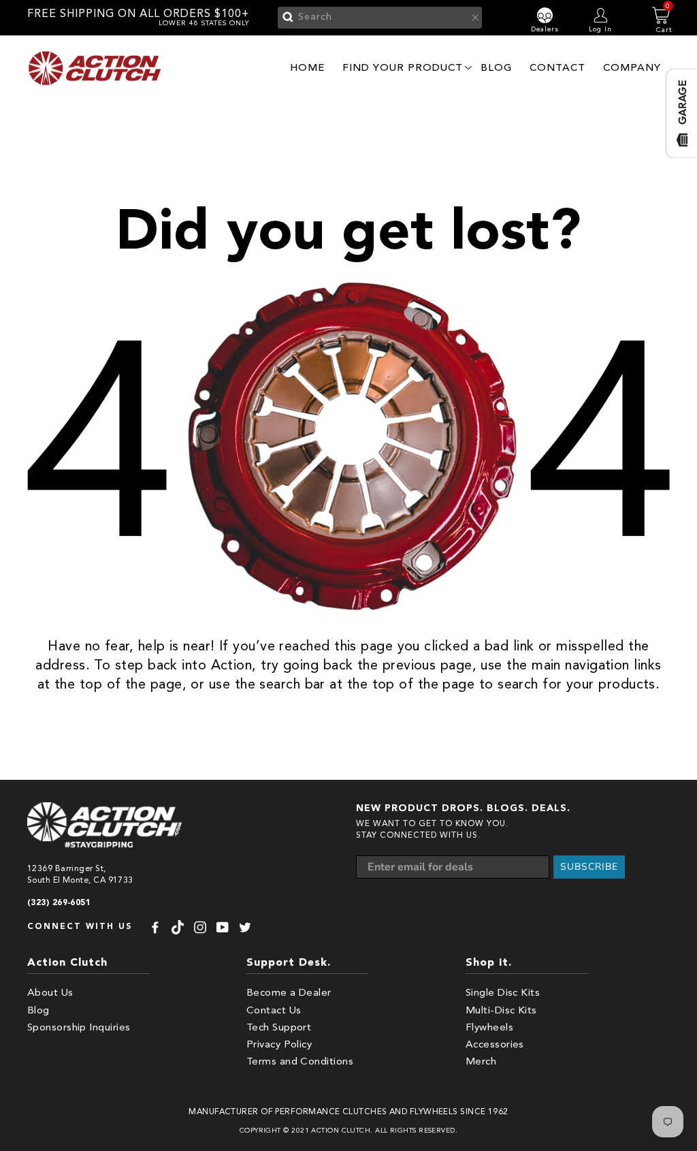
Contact (557, 68)
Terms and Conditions (299, 1062)
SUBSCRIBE (589, 866)
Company (632, 68)
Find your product (402, 68)
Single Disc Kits (503, 993)
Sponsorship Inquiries (78, 1028)
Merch (481, 1062)
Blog (496, 68)
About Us (50, 993)
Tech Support (278, 1028)
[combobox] (380, 18)
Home (307, 68)
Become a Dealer (288, 993)
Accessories (495, 1045)
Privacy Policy (279, 1045)
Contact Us (274, 1011)
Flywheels (489, 1028)
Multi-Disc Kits (501, 1011)
